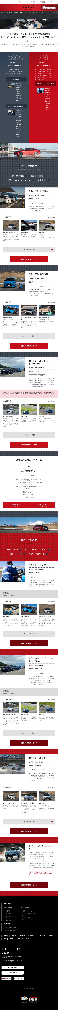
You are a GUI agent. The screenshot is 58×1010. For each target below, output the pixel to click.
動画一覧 (9, 12)
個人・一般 (52, 8)
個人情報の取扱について (29, 988)
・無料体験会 (8, 920)
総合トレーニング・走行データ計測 (45, 83)
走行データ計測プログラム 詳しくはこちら (41, 873)
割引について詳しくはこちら (9, 595)
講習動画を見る (51, 217)
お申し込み (16, 505)
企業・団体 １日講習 (18, 176)
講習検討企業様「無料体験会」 (15, 106)
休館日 (29, 17)
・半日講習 (8, 913)
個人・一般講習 (25, 907)
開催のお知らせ (51, 401)
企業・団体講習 (15, 79)
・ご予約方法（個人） (11, 930)
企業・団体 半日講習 (37, 176)
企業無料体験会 (43, 180)
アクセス (38, 12)
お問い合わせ (13, 973)
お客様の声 (54, 12)
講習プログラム (23, 12)
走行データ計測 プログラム (37, 554)
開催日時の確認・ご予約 (29, 259)
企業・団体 (46, 8)
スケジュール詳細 (28, 250)
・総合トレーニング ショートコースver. (11, 917)
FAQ (43, 12)
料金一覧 (31, 12)
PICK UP (3, 12)
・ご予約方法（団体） (11, 928)
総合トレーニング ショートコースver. (20, 180)
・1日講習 (7, 911)
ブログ (47, 12)
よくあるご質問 (12, 967)
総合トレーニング (12, 550)
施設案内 (16, 12)
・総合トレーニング (27, 911)
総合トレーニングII (16, 554)
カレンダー (44, 392)
